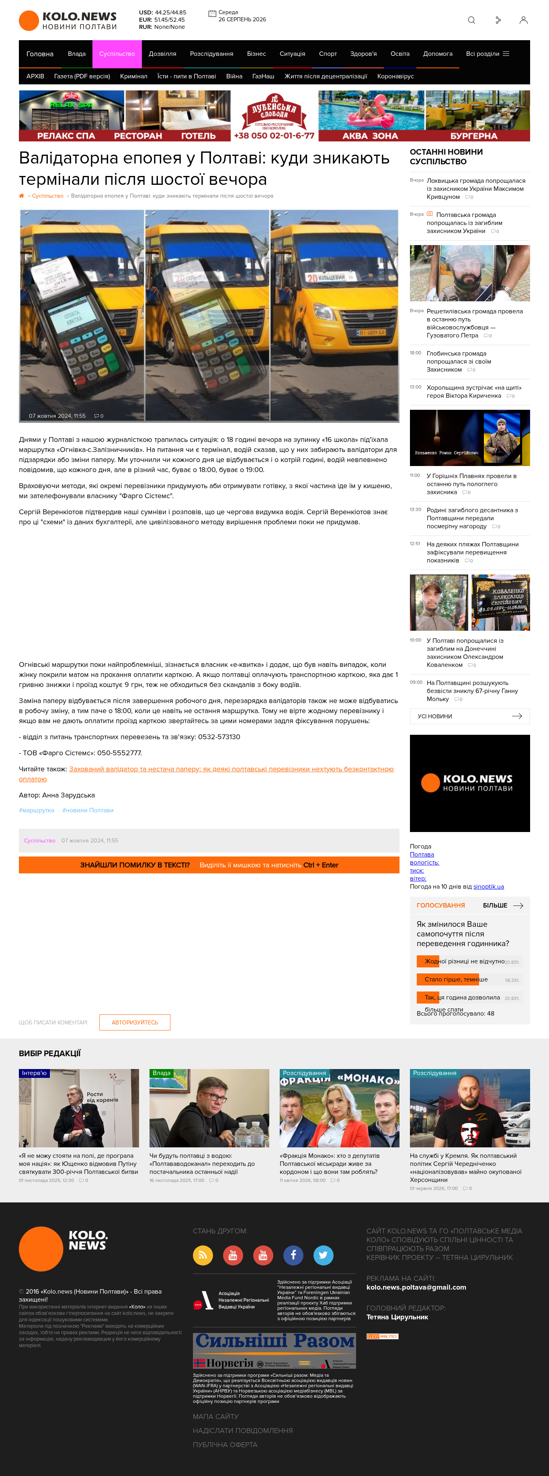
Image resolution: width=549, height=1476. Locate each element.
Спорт (328, 54)
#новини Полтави (88, 810)
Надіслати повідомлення (243, 1430)
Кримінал (133, 76)
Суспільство (117, 54)
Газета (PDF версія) (82, 76)
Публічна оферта (225, 1444)
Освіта (400, 54)
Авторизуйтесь (135, 1022)
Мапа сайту (216, 1416)
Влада (77, 54)
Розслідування (212, 54)
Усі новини (435, 716)
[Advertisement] (209, 587)
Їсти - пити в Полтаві (187, 76)
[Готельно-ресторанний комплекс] (274, 115)
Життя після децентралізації (326, 76)
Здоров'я (363, 54)
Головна (40, 53)
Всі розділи (484, 54)
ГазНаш (263, 76)
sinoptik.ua (488, 887)
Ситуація (292, 54)
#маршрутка (36, 810)
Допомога (438, 54)
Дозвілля (162, 54)
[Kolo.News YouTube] (470, 783)
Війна (234, 76)
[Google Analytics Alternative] (383, 1337)
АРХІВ (35, 76)
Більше (495, 906)
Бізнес (256, 54)
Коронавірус (395, 76)
